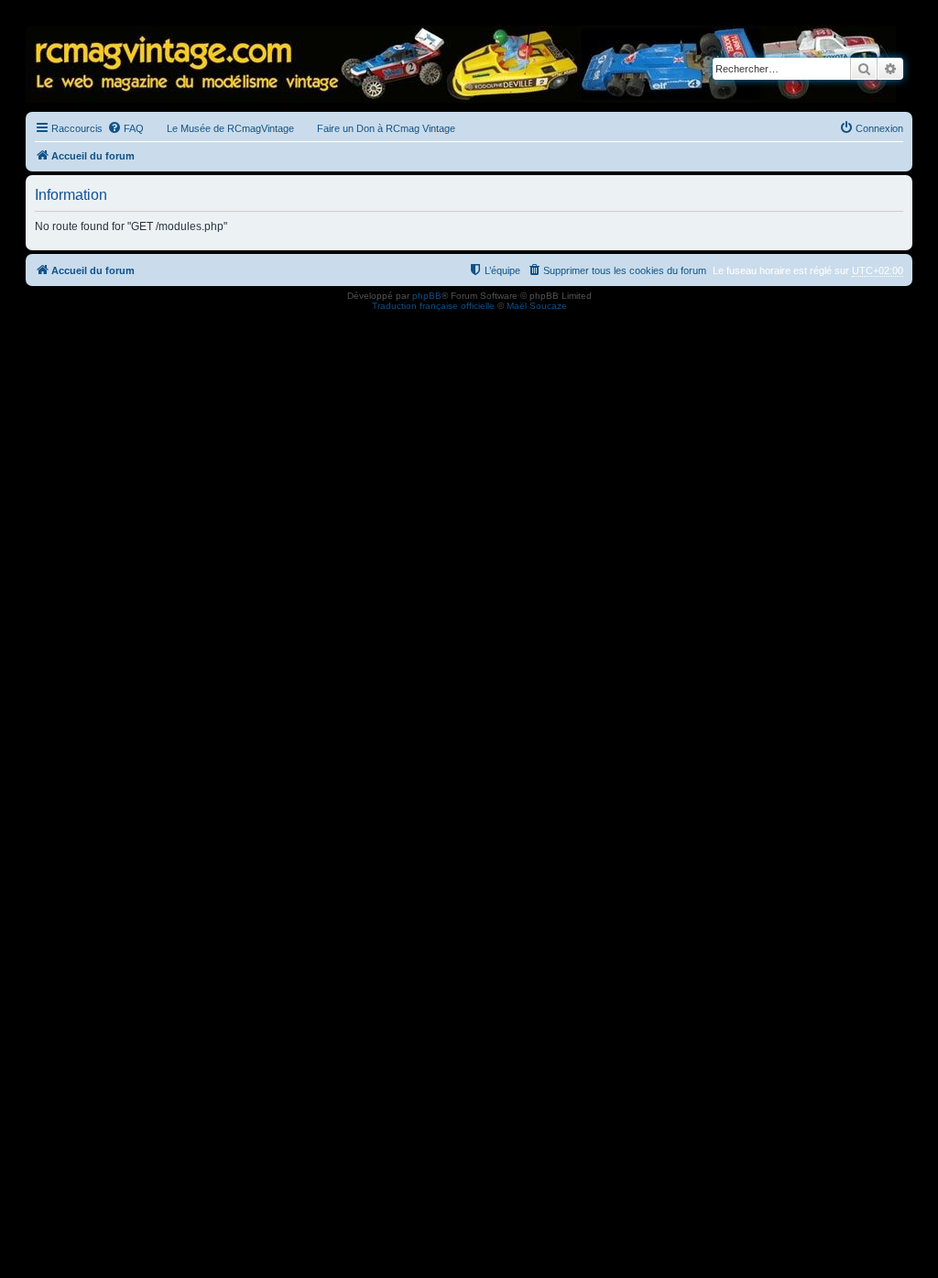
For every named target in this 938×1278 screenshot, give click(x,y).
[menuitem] (125, 128)
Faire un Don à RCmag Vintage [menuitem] (386, 128)
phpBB (427, 296)
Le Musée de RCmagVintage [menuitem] (230, 128)
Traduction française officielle (433, 306)
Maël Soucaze (537, 306)
